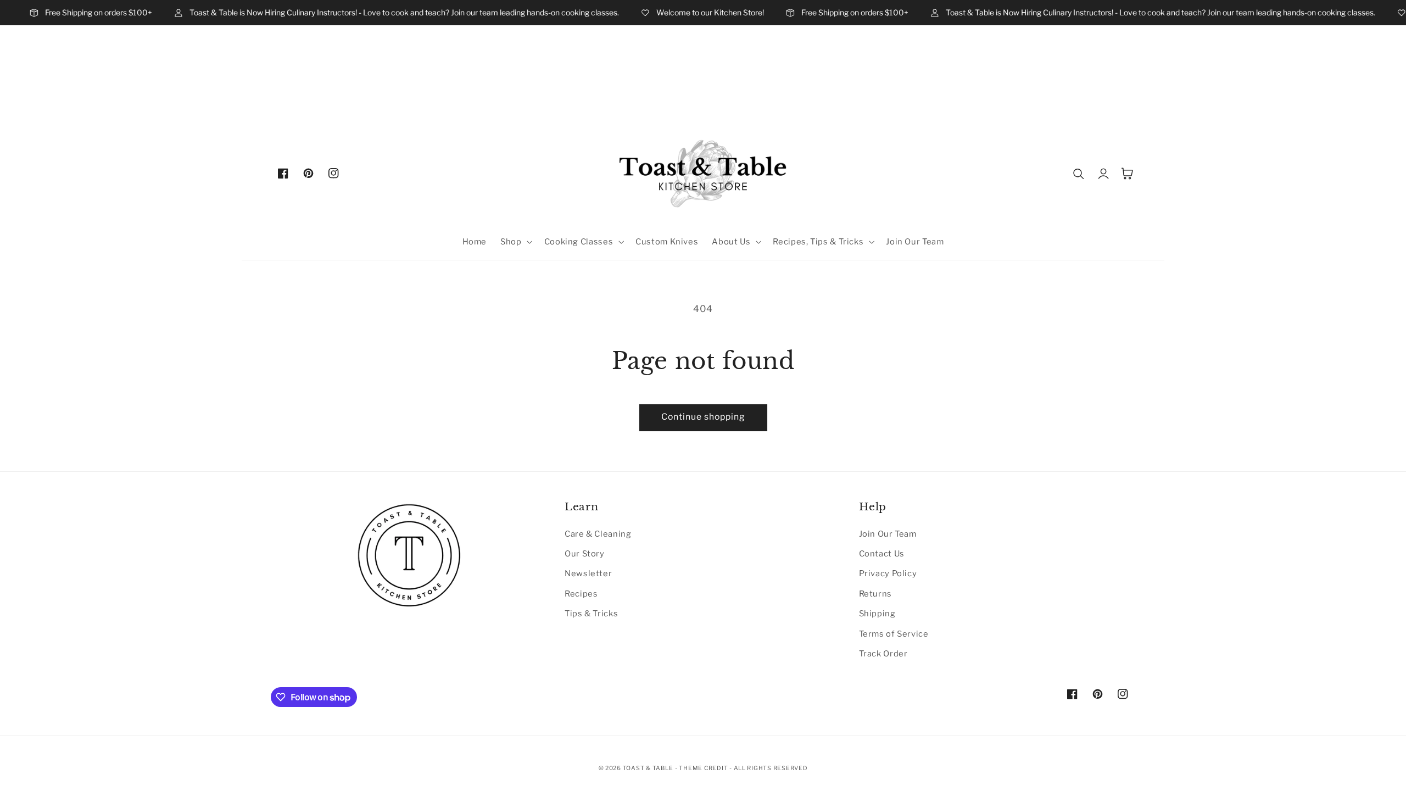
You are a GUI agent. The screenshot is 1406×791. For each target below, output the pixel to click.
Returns (875, 594)
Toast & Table (648, 768)
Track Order (883, 654)
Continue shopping (703, 416)
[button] (515, 242)
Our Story (585, 554)
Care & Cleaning (598, 534)
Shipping (877, 614)
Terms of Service (894, 634)
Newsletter (588, 573)
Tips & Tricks (591, 614)
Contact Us (882, 554)
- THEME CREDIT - (704, 768)
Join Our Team (888, 534)
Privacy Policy (888, 573)
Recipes (581, 594)
